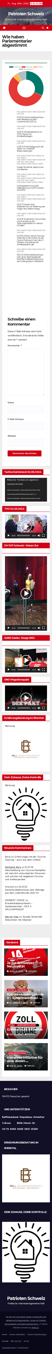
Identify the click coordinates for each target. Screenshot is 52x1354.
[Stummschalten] (39, 535)
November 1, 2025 (19, 1003)
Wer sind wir (16, 1341)
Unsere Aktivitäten (17, 1334)
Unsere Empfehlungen (26, 958)
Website (12, 435)
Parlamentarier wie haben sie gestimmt (30, 157)
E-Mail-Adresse (16, 419)
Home (4, 1334)
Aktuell (11, 958)
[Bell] (26, 748)
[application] (26, 489)
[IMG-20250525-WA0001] (26, 813)
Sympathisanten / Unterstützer (15, 1348)
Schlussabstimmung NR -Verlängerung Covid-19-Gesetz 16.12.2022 (30, 188)
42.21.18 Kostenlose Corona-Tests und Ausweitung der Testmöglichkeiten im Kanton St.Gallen (31, 222)
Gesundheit (22, 990)
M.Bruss (35, 1327)
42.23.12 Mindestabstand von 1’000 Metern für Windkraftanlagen (29, 134)
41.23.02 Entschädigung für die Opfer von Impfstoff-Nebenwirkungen (30, 148)
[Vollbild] (43, 535)
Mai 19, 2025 (16, 1066)
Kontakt (5, 1341)
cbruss (32, 971)
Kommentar (15, 345)
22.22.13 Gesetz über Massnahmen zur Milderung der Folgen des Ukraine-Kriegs (31, 206)
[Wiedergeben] (8, 535)
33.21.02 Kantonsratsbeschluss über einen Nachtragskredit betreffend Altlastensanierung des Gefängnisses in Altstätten (30, 258)
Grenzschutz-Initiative (25, 1029)
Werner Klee (11, 916)
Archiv (26, 1341)
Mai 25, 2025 (16, 1034)
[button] (43, 27)
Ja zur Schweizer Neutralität (20, 964)
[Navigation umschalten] (24, 28)
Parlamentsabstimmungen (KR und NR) (31, 113)
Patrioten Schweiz (26, 13)
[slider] (24, 535)
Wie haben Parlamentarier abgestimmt (30, 163)
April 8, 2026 (17, 971)
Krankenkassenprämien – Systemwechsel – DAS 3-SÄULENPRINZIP (18, 906)
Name (11, 402)
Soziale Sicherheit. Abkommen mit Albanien (30, 168)
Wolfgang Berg (13, 867)
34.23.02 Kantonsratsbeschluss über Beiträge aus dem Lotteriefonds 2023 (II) (30, 119)
